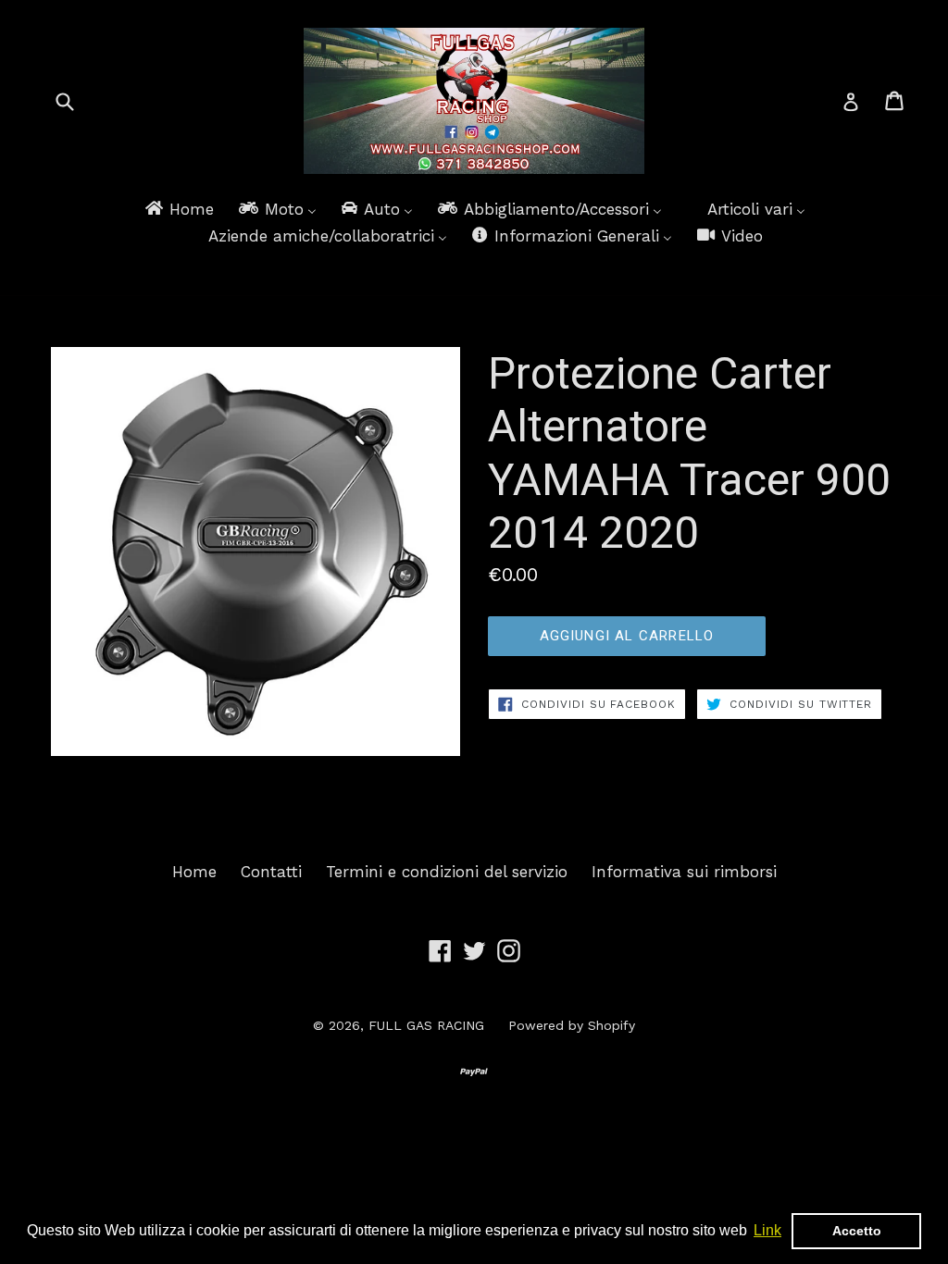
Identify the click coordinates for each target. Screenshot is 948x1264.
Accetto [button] (856, 1230)
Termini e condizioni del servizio (447, 871)
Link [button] (767, 1230)
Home (194, 871)
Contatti (271, 871)
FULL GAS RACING (426, 1025)
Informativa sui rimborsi (684, 871)
